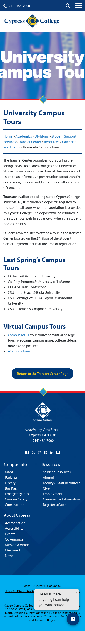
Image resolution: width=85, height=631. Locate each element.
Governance (14, 539)
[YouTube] (58, 452)
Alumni (48, 477)
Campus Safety (16, 499)
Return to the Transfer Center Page (42, 373)
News (9, 555)
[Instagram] (39, 452)
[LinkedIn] (51, 452)
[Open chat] (73, 619)
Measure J (12, 550)
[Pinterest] (45, 452)
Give (46, 488)
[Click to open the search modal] (67, 5)
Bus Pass (11, 488)
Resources (51, 141)
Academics (23, 136)
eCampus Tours (19, 351)
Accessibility (14, 528)
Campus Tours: (18, 334)
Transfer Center (29, 141)
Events (10, 533)
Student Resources (57, 472)
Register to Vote (54, 504)
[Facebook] (27, 452)
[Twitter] (33, 452)
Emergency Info (17, 493)
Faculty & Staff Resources (61, 483)
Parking (11, 477)
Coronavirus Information (61, 499)
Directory (39, 585)
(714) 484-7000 (19, 5)
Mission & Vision (17, 544)
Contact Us (54, 585)
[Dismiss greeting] (76, 592)
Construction (14, 504)
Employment (52, 493)
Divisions (42, 136)
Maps (9, 472)
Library (10, 483)
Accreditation (15, 523)
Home (7, 136)
